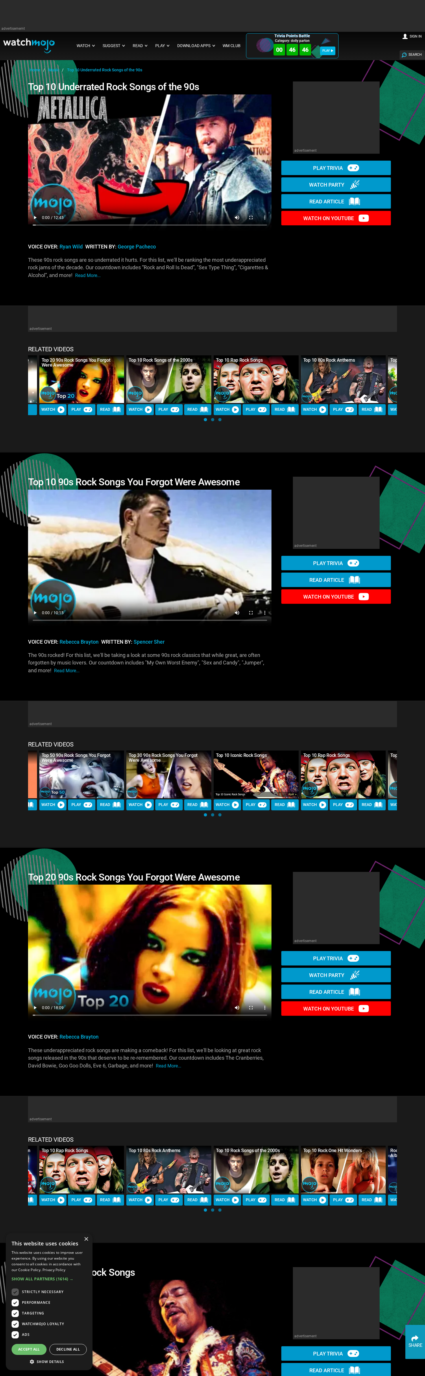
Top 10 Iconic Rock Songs (241, 755)
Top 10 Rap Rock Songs (239, 360)
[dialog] (49, 1301)
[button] (205, 420)
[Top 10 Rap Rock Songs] (256, 379)
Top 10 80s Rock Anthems (329, 360)
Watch (48, 409)
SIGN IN (416, 36)
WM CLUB (232, 45)
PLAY (326, 51)
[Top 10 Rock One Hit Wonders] (343, 1169)
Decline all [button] (68, 1349)
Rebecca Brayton (79, 642)
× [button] (86, 1239)
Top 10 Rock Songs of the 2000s (160, 360)
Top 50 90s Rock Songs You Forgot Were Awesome (76, 758)
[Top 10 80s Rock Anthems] (343, 379)
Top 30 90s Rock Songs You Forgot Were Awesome (163, 758)
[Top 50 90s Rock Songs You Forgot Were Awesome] (81, 774)
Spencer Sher (149, 642)
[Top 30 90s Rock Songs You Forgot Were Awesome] (168, 774)
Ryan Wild (71, 247)
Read (105, 409)
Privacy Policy (53, 1269)
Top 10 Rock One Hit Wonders (332, 1150)
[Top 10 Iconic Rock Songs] (256, 774)
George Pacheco (137, 247)
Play (76, 409)
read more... (88, 275)
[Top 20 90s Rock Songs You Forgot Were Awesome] (81, 379)
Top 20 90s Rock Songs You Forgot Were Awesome (76, 362)
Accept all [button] (29, 1349)
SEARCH (415, 55)
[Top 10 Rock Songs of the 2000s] (168, 379)
